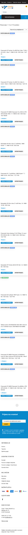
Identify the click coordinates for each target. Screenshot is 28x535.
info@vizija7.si (8, 517)
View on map (4, 521)
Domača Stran (5, 467)
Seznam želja (4, 483)
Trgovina (3, 449)
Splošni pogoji (4, 451)
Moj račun (3, 2)
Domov (3, 446)
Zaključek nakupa (17, 2)
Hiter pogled (19, 60)
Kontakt (3, 460)
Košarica (9, 2)
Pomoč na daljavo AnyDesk (8, 462)
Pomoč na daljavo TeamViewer (9, 465)
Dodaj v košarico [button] (7, 60)
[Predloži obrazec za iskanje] (14, 12)
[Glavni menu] (25, 17)
